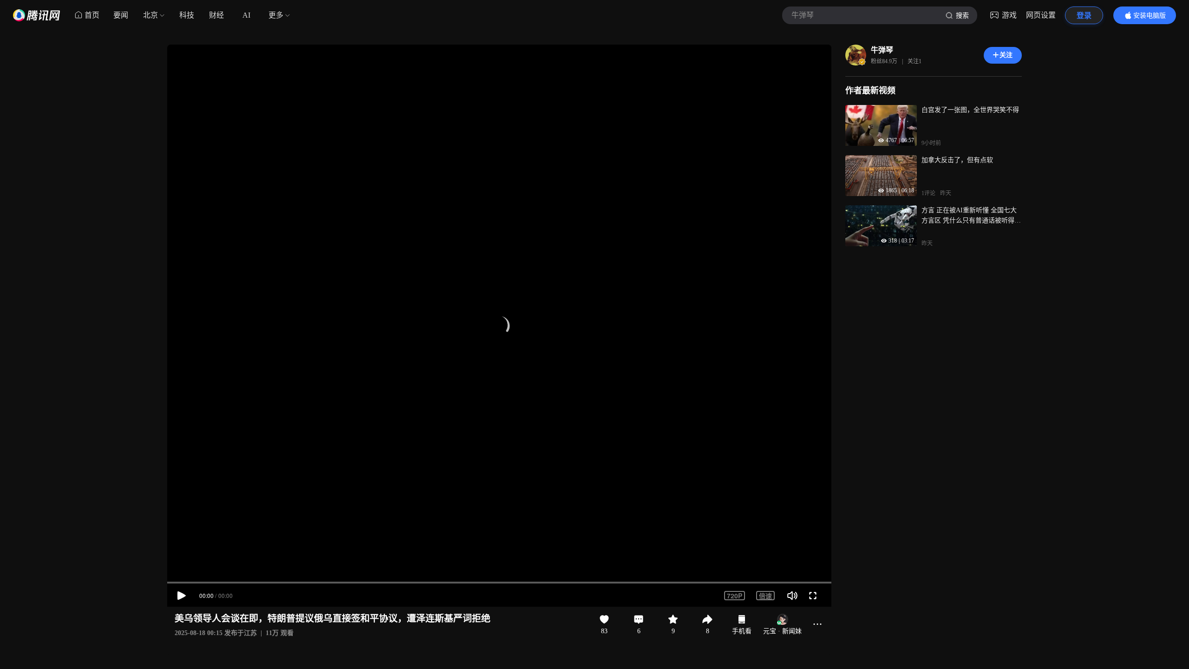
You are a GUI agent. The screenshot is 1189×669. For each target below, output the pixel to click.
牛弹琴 (882, 50)
